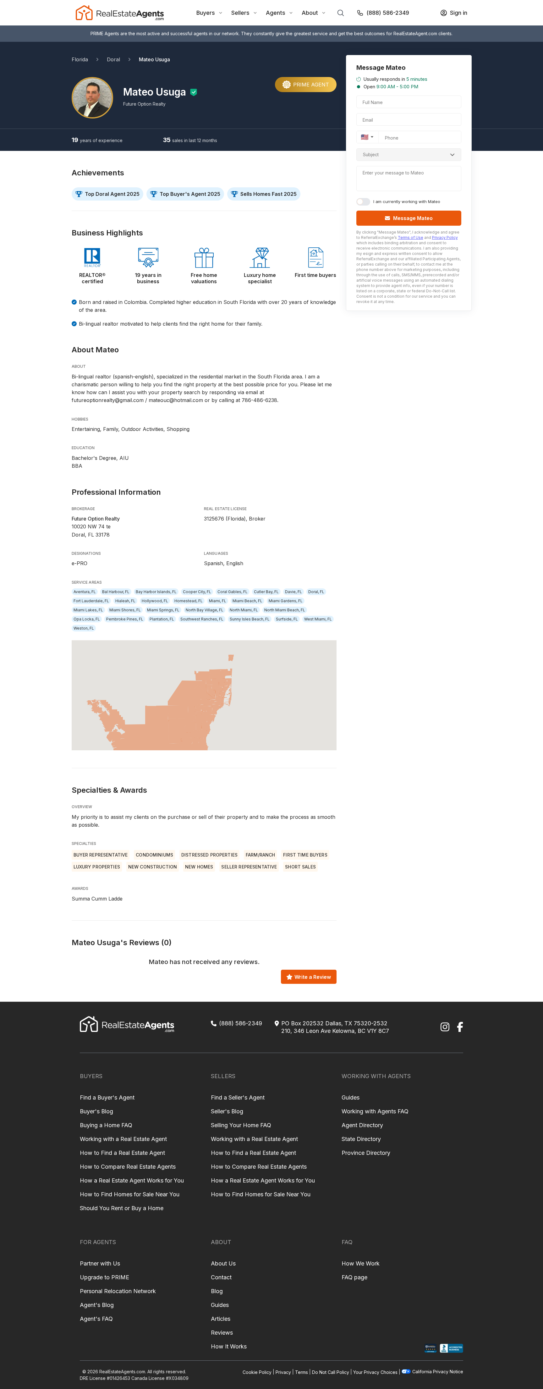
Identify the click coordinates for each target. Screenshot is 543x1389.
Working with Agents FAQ (375, 1111)
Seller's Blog (227, 1111)
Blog (217, 1291)
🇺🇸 (365, 137)
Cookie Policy (257, 1372)
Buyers (205, 12)
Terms (301, 1372)
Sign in (458, 12)
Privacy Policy (445, 237)
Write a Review (312, 977)
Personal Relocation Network (118, 1291)
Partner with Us (100, 1263)
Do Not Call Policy (330, 1372)
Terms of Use (410, 237)
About (310, 12)
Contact (221, 1277)
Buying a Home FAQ (106, 1125)
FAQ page (354, 1277)
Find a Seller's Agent (238, 1097)
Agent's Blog (97, 1305)
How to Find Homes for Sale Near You (129, 1194)
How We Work (361, 1263)
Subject (371, 154)
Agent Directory (362, 1125)
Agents (275, 12)
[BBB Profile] (451, 1348)
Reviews (222, 1332)
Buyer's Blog (96, 1111)
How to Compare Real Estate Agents (128, 1166)
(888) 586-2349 (387, 12)
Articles (220, 1318)
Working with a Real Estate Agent (123, 1139)
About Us (223, 1263)
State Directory (361, 1139)
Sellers (240, 12)
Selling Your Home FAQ (241, 1125)
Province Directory (366, 1152)
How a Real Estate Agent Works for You (132, 1180)
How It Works (229, 1346)
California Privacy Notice (437, 1371)
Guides (350, 1097)
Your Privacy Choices (375, 1372)
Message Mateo (413, 218)
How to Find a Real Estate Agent (122, 1152)
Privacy (283, 1372)
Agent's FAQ (96, 1318)
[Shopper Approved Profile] (431, 1348)
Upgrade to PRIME (104, 1277)
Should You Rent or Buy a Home (121, 1208)
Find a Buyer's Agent (107, 1097)
